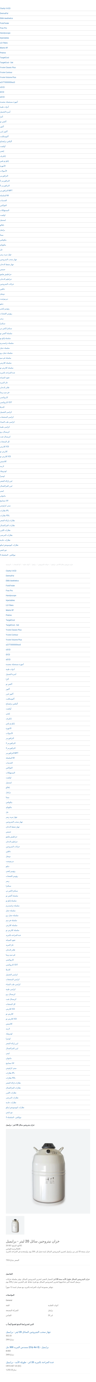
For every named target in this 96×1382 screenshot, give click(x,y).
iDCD (2, 92)
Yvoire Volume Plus (8, 77)
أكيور (2, 126)
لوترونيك (3, 471)
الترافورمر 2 (5, 181)
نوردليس (3, 550)
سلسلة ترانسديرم (7, 343)
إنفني (2, 151)
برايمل (2, 230)
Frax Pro (3, 28)
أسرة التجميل (5, 112)
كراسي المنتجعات (7, 417)
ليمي (2, 491)
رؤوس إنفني (5, 309)
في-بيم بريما (4, 392)
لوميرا (2, 476)
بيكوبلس (3, 240)
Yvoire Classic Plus (8, 67)
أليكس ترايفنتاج (6, 141)
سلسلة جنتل (5, 348)
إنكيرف (3, 156)
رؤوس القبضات (6, 313)
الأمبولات (3, 171)
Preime (3, 53)
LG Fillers (4, 43)
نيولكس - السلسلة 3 (7, 555)
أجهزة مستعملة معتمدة (9, 102)
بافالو (2, 225)
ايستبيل (3, 220)
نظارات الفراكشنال (7, 525)
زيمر (2, 318)
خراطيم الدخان (6, 279)
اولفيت (2, 215)
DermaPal (4, 13)
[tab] (48, 8)
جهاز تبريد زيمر (5, 254)
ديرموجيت (4, 299)
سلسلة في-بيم (5, 358)
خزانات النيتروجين (7, 284)
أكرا (1, 117)
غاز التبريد (4, 382)
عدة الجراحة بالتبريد (7, 373)
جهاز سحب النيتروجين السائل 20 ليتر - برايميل (28, 1332)
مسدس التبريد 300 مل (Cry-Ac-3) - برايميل (27, 1347)
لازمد (2, 466)
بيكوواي (3, 245)
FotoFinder (4, 23)
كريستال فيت (5, 437)
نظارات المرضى (6, 535)
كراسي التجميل (6, 412)
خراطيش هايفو (5, 274)
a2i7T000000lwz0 (7, 82)
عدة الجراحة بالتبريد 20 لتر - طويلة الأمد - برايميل (30, 1362)
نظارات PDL (5, 515)
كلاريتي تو (3, 451)
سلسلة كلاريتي (5, 363)
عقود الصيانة (5, 378)
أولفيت (2, 146)
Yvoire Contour (6, 72)
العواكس (3, 205)
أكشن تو (3, 121)
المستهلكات (4, 210)
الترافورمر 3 (5, 185)
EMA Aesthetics (6, 18)
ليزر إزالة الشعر (6, 481)
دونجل (2, 294)
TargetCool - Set (6, 62)
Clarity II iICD (5, 8)
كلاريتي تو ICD (5, 456)
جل (1, 249)
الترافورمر (4, 176)
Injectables (4, 38)
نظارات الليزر (5, 530)
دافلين (2, 289)
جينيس (2, 269)
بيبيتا (1, 235)
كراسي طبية (5, 427)
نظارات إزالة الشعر (7, 520)
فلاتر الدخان (4, 387)
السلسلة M (4, 195)
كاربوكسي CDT (6, 402)
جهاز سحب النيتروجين (8, 259)
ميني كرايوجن (5, 506)
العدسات (3, 200)
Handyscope (5, 33)
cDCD (2, 87)
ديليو (1, 304)
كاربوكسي (4, 397)
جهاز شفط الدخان (7, 264)
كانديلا (2, 407)
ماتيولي (3, 496)
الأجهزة (3, 166)
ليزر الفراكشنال (6, 486)
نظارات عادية (5, 540)
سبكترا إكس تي (6, 328)
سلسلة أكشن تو (6, 333)
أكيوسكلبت (4, 136)
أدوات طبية (4, 107)
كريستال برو (5, 432)
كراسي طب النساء (7, 422)
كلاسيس (3, 461)
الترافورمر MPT (6, 190)
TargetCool (4, 57)
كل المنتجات (5, 442)
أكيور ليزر (3, 131)
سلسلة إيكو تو (5, 338)
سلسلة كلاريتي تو (6, 368)
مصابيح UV (4, 501)
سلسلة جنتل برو (6, 353)
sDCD (2, 97)
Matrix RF (4, 48)
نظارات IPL (4, 510)
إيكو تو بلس (4, 161)
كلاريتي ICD (4, 446)
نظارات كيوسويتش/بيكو (9, 545)
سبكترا (2, 323)
